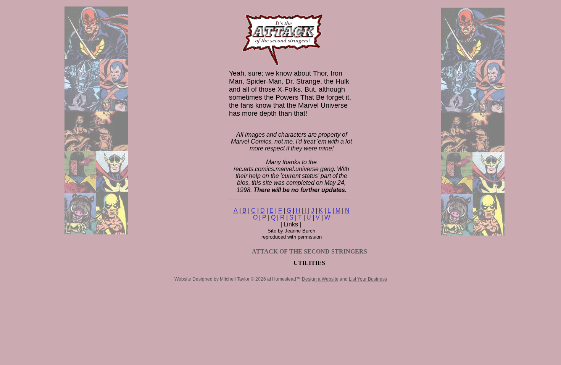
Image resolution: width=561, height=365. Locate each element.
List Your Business (368, 279)
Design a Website (320, 279)
